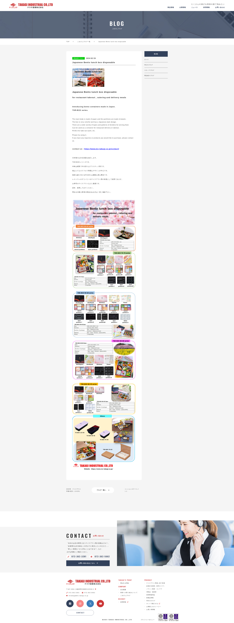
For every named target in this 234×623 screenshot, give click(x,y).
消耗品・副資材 (151, 592)
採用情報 (206, 7)
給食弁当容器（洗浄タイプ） (155, 586)
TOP (67, 41)
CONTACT (80, 613)
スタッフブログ (149, 70)
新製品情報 (150, 597)
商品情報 (171, 7)
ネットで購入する (152, 603)
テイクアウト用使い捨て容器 (155, 583)
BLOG (156, 54)
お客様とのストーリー (153, 606)
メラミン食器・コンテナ (154, 589)
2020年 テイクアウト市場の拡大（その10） (73, 490)
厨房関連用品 (150, 595)
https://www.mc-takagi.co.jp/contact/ (101, 149)
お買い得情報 (150, 609)
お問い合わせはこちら (86, 563)
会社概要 (123, 589)
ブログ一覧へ (101, 490)
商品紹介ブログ (149, 75)
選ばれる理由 (124, 583)
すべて (146, 59)
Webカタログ (150, 600)
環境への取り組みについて (129, 592)
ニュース (194, 7)
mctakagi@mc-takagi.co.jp (78, 595)
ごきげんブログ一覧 (83, 41)
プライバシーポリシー (147, 620)
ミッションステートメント (132, 490)
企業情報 (182, 7)
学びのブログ (148, 65)
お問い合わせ (220, 7)
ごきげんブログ (125, 595)
